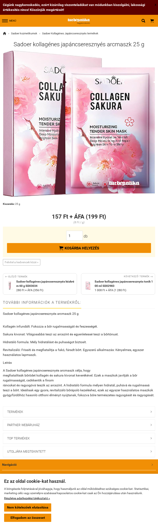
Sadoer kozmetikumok (24, 33)
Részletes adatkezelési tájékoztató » (27, 498)
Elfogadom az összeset (27, 518)
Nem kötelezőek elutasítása (27, 507)
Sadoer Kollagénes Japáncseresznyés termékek (70, 33)
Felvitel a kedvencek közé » (21, 262)
